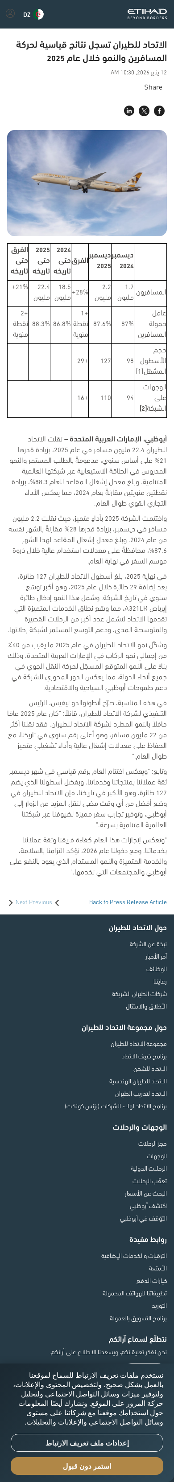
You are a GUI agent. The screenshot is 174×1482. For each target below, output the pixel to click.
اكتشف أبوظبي (148, 1205)
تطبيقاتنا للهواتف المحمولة (135, 1292)
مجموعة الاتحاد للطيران (139, 1043)
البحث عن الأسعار (146, 1193)
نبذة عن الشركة (148, 943)
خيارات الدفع (152, 1280)
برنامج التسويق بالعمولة (138, 1317)
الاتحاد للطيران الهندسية (138, 1080)
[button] (33, 14)
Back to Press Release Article (128, 902)
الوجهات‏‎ (157, 1155)
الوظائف (156, 968)
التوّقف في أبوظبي (143, 1218)
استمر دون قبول (87, 1466)
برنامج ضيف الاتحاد (144, 1055)
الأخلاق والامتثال (146, 1006)
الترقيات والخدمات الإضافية (134, 1255)
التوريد (159, 1305)
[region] (87, 1423)
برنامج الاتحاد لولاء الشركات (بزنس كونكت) (116, 1105)
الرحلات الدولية (149, 1168)
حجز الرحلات (152, 1143)
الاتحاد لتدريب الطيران (141, 1093)
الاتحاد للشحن (150, 1068)
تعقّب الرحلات (150, 1180)
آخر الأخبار (156, 956)
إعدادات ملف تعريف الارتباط (87, 1443)
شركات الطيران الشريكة (139, 993)
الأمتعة (158, 1268)
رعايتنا (160, 981)
